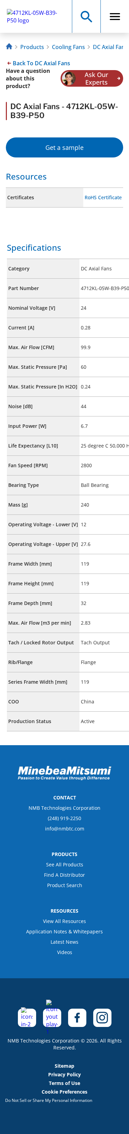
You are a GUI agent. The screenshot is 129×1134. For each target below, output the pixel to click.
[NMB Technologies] (10, 47)
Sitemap (64, 1066)
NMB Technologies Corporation (64, 808)
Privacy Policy (64, 1074)
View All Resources (64, 921)
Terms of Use (64, 1083)
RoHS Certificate (103, 197)
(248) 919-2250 (64, 818)
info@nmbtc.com (64, 828)
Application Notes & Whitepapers (64, 931)
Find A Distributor (64, 875)
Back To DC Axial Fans (41, 63)
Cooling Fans (68, 47)
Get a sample (64, 147)
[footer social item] (27, 1018)
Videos (64, 952)
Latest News (64, 942)
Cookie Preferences (64, 1091)
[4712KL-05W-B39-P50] (38, 16)
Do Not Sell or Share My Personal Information (48, 1100)
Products (32, 47)
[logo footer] (64, 778)
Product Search (64, 885)
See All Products (64, 864)
